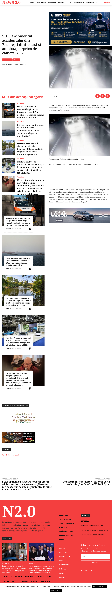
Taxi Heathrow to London (11, 455)
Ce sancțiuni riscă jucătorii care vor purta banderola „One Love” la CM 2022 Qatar (86, 483)
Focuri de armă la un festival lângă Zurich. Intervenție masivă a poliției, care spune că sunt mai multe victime (30, 112)
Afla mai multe (85, 586)
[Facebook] (97, 96)
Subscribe (95, 562)
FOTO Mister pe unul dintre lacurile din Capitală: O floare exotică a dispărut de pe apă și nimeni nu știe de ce (30, 149)
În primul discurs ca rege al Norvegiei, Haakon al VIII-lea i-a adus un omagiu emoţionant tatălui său (14, 569)
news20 (9, 64)
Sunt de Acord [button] (56, 590)
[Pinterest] (107, 96)
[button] (107, 2)
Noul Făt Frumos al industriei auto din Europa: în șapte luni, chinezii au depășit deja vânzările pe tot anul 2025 (30, 167)
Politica (16, 60)
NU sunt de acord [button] (99, 586)
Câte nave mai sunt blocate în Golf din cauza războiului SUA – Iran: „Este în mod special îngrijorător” (30, 130)
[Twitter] (102, 96)
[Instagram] (86, 571)
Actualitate (7, 60)
